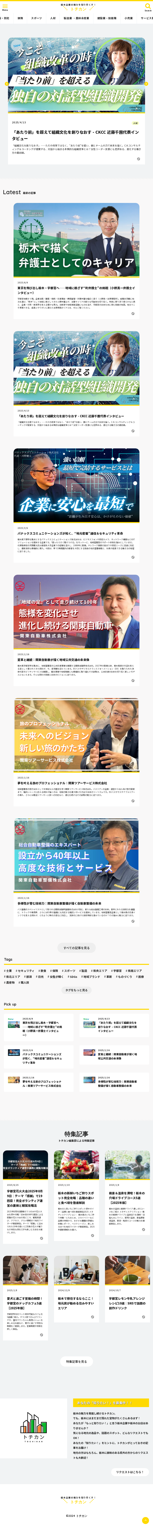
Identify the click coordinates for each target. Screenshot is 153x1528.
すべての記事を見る (76, 948)
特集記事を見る (76, 1361)
